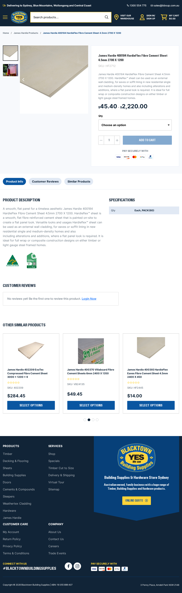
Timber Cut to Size (61, 468)
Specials (54, 461)
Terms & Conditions (16, 553)
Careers (53, 546)
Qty (100, 115)
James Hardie (12, 517)
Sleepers (8, 496)
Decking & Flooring (15, 461)
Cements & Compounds (19, 489)
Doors (7, 482)
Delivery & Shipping (61, 475)
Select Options (150, 405)
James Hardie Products (26, 33)
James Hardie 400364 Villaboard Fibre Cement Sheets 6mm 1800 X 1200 (150, 371)
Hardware (9, 510)
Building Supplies (14, 475)
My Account (11, 532)
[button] (5, 17)
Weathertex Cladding (17, 503)
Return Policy (12, 539)
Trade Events (57, 553)
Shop (51, 454)
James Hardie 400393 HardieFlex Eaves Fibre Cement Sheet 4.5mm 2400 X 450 (87, 373)
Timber (7, 454)
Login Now (89, 298)
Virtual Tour (56, 482)
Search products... (46, 17)
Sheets (7, 468)
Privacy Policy (12, 546)
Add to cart (147, 140)
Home (6, 33)
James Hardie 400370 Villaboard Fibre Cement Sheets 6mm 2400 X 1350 (30, 371)
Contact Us (56, 539)
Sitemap (53, 489)
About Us (54, 532)
